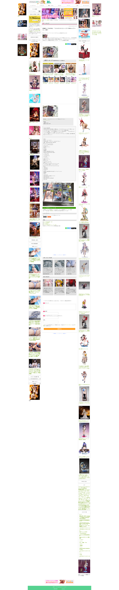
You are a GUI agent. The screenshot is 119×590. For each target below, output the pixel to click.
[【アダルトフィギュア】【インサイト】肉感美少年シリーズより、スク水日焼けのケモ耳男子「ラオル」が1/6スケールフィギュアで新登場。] (35, 252)
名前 (46, 311)
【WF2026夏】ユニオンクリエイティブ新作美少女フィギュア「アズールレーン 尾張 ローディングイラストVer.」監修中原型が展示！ (48, 271)
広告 (54, 586)
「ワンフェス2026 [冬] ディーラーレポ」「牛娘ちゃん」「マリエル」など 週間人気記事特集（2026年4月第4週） (34, 339)
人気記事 (80, 545)
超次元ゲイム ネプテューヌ (84, 507)
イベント (68, 5)
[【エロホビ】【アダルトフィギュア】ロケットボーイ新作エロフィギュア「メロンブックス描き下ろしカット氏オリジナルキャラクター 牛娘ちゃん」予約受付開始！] (35, 363)
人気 (77, 5)
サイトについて (86, 5)
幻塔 (88, 502)
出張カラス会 (81, 501)
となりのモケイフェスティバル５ (84, 551)
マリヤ (89, 499)
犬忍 (81, 506)
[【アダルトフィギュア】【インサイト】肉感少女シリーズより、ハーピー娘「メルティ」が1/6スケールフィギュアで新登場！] (35, 268)
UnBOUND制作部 (87, 489)
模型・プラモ (50, 5)
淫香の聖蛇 (85, 505)
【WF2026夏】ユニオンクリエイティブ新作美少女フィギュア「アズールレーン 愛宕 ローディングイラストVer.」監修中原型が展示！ (59, 271)
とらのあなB (45, 223)
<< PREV (54, 333)
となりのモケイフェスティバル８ (84, 530)
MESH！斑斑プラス (84, 487)
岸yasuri (85, 502)
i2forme (87, 486)
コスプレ (59, 5)
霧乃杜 (80, 509)
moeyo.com (59, 588)
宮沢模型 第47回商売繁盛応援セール (84, 520)
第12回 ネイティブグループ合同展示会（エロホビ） (84, 526)
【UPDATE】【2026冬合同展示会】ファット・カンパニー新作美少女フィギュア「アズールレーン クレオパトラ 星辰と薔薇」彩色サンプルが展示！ (34, 354)
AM (52, 210)
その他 (80, 554)
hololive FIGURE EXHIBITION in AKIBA (84, 549)
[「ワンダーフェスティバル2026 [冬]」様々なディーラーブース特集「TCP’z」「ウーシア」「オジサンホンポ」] (35, 284)
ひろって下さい (84, 491)
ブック (80, 553)
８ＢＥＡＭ (88, 509)
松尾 (81, 503)
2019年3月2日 (80, 486)
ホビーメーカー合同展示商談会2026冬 (33, 350)
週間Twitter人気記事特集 (32, 335)
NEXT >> (64, 333)
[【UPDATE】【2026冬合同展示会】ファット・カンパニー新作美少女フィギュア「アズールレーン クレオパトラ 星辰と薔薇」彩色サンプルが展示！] (35, 347)
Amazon (45, 216)
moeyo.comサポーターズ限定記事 (84, 538)
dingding (84, 486)
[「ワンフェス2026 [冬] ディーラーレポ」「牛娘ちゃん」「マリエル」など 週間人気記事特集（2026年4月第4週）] (35, 331)
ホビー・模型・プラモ (83, 542)
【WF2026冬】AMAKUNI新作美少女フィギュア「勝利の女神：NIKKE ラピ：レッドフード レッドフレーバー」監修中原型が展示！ (34, 322)
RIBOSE (81, 489)
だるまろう (82, 490)
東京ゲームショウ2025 (83, 531)
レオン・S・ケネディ (81, 500)
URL (44, 319)
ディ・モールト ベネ (83, 496)
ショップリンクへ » (46, 120)
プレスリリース (31, 272)
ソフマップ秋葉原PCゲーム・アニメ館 (49, 224)
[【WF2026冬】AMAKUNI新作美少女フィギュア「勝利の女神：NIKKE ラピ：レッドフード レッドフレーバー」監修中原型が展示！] (35, 315)
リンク (65, 586)
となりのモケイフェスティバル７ (84, 556)
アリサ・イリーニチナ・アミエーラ (84, 493)
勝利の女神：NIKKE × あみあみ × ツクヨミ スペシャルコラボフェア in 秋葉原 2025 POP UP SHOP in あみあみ (84, 517)
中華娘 (86, 500)
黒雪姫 (84, 509)
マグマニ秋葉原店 (46, 222)
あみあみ (49, 216)
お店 (79, 490)
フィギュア (42, 5)
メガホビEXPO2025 (82, 533)
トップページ (33, 5)
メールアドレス (48, 315)
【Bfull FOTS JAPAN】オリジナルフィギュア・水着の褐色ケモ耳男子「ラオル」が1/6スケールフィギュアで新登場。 (34, 307)
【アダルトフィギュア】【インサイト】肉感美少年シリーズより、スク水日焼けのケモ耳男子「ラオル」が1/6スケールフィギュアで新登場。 (34, 259)
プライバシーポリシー (68, 324)
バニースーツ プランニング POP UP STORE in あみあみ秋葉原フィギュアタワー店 (84, 523)
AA (50, 210)
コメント (47, 303)
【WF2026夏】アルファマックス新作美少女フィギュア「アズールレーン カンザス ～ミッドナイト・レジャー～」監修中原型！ (71, 271)
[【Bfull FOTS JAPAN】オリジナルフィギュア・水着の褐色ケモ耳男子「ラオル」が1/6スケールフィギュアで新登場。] (35, 300)
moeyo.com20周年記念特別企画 (84, 535)
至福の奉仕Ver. (82, 507)
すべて (80, 514)
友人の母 (85, 501)
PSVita (85, 488)
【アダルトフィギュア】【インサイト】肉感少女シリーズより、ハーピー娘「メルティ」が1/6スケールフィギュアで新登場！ (34, 276)
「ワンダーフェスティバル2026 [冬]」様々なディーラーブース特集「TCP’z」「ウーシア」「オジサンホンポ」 (34, 292)
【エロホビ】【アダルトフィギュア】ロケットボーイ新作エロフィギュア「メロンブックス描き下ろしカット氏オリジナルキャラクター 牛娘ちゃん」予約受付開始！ (34, 371)
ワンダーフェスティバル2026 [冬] (33, 318)
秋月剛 (84, 506)
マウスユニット (84, 498)
